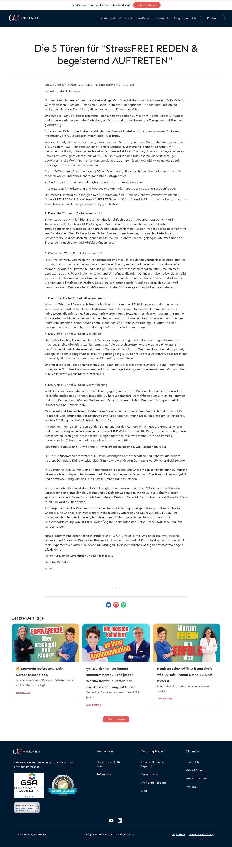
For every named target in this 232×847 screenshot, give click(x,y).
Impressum (178, 834)
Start (94, 18)
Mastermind (163, 18)
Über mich (189, 18)
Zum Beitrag (23, 692)
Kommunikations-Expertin (136, 18)
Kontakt (212, 18)
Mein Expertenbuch (153, 782)
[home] (24, 18)
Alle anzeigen (116, 719)
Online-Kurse (149, 774)
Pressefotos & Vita (197, 778)
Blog (177, 18)
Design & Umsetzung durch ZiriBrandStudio (109, 834)
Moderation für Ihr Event (108, 764)
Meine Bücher (194, 770)
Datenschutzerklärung (201, 834)
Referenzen (103, 774)
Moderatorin (108, 18)
